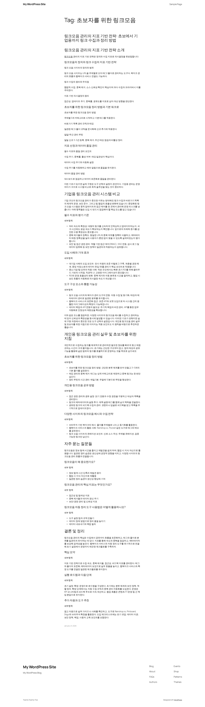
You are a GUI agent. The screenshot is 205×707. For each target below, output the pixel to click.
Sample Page (175, 4)
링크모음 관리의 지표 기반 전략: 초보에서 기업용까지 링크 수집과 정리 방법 (101, 38)
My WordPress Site (34, 4)
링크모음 (68, 56)
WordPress (178, 700)
